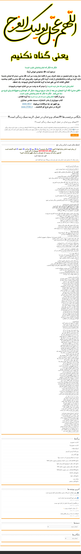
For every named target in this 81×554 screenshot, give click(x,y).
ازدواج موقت (75, 448)
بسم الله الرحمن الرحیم (72, 451)
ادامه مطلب (74, 135)
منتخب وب (76, 479)
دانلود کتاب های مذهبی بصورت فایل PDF (68, 466)
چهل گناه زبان (75, 454)
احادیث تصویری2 (74, 445)
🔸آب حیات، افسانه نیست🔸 (71, 508)
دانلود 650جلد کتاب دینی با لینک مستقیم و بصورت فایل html (63, 460)
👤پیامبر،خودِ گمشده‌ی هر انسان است (68, 498)
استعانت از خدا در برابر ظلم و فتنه (69, 513)
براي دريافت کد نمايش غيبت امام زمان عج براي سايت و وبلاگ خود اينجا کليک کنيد (57, 160)
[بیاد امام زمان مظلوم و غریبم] (40, 32)
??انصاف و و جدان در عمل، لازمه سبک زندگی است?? (57, 122)
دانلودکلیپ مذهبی (74, 481)
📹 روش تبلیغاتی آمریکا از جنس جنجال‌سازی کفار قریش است (62, 492)
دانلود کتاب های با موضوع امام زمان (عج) (68, 463)
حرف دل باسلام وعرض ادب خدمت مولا (68, 457)
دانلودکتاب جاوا (75, 476)
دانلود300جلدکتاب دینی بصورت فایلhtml (68, 470)
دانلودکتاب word (74, 473)
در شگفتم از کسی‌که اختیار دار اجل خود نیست (66, 503)
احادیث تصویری (74, 442)
